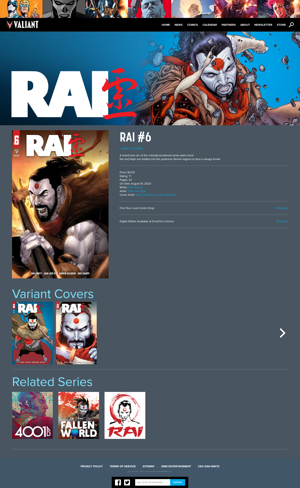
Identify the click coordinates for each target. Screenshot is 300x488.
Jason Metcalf (166, 195)
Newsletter (263, 25)
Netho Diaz (142, 195)
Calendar (209, 25)
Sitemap (148, 466)
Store (281, 25)
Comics (192, 25)
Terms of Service (123, 466)
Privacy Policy (92, 466)
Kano (154, 195)
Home (166, 25)
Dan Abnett (135, 187)
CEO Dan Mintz (209, 466)
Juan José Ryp (136, 191)
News (179, 25)
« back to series (131, 148)
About (245, 25)
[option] (32, 333)
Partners (229, 25)
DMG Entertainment (176, 466)
